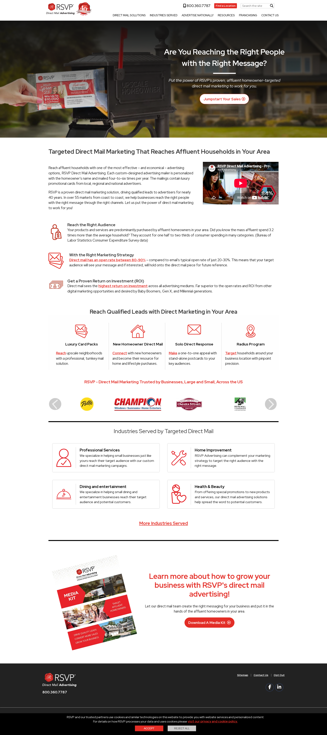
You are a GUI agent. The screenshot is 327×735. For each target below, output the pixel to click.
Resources (226, 15)
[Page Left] (55, 404)
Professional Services (100, 450)
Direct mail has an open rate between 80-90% (107, 260)
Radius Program (251, 344)
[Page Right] (271, 404)
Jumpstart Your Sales (222, 99)
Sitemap (242, 675)
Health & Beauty (209, 486)
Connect (119, 353)
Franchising (248, 15)
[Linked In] (279, 687)
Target (231, 353)
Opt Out (279, 675)
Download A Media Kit (207, 622)
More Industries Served (163, 523)
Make (173, 353)
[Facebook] (270, 687)
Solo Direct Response (194, 344)
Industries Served (164, 15)
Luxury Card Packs (81, 344)
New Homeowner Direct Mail (138, 344)
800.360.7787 (198, 5)
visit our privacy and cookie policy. (213, 721)
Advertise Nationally (198, 15)
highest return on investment (123, 286)
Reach (61, 353)
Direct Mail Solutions (129, 15)
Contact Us (270, 15)
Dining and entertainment (103, 486)
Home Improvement (213, 450)
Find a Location (225, 5)
